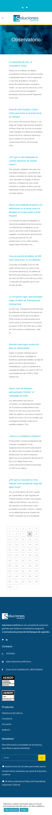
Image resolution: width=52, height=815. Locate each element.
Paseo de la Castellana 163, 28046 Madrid (24, 669)
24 (36, 550)
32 (23, 560)
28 (30, 555)
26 (16, 555)
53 (30, 581)
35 (9, 566)
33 (30, 560)
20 (9, 550)
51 (16, 581)
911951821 (10, 653)
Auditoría (6, 730)
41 (16, 571)
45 (9, 576)
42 (23, 571)
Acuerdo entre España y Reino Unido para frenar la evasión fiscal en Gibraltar (25, 113)
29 (36, 555)
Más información (11, 810)
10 (9, 539)
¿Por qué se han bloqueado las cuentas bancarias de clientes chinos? (23, 161)
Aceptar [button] (24, 810)
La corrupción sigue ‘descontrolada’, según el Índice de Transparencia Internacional (26, 300)
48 (30, 576)
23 (30, 550)
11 (16, 539)
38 (30, 566)
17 (23, 544)
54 (36, 581)
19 (36, 544)
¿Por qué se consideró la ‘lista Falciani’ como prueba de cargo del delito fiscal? (25, 483)
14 (36, 539)
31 (16, 560)
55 (9, 587)
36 (16, 566)
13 (30, 539)
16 (16, 544)
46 (16, 576)
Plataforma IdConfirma (12, 713)
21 (16, 550)
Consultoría (7, 719)
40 (9, 571)
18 (30, 544)
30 (9, 560)
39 (36, 566)
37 (23, 566)
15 (9, 544)
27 (23, 555)
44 (36, 571)
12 (23, 539)
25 (9, 555)
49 (36, 576)
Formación (6, 724)
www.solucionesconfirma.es (18, 661)
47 (23, 576)
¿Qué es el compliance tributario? (25, 436)
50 (9, 581)
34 (36, 560)
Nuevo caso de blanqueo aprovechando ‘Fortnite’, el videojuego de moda (21, 392)
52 (23, 581)
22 (23, 550)
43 (30, 571)
